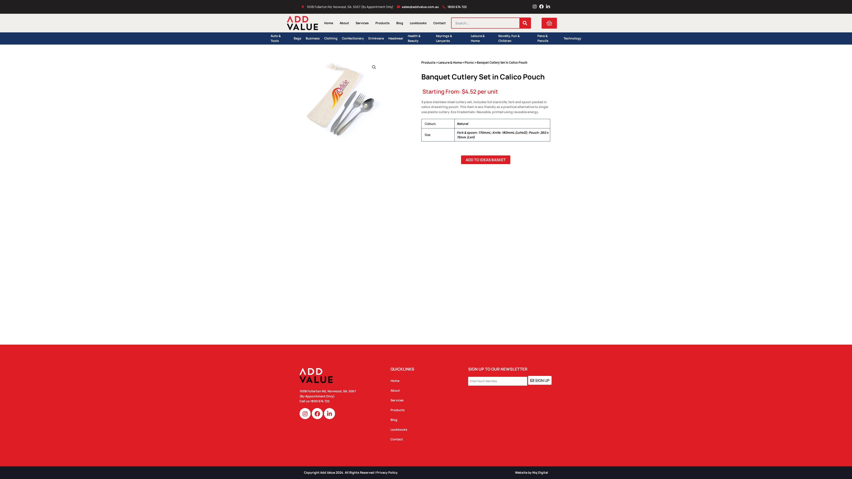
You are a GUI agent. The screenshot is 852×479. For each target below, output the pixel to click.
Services (362, 23)
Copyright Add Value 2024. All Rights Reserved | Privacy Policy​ (351, 472)
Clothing (330, 38)
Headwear (395, 38)
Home (328, 23)
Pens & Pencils (542, 38)
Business (313, 38)
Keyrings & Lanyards (444, 38)
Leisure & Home (478, 38)
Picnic (469, 62)
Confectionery (353, 38)
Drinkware (376, 38)
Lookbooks (418, 23)
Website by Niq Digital (531, 472)
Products (382, 23)
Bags (297, 38)
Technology (572, 38)
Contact (439, 23)
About (344, 23)
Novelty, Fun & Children (509, 38)
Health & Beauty (414, 38)
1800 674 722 (320, 401)
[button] (374, 67)
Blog (399, 23)
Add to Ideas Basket (486, 159)
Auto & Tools (276, 38)
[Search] (525, 23)
